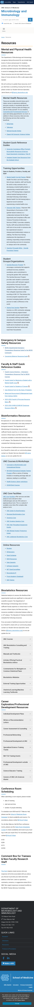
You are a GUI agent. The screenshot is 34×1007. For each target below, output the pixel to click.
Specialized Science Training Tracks (13, 748)
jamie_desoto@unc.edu (21, 92)
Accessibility (8, 2)
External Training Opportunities (14, 683)
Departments (21, 2)
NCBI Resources (12, 559)
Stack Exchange (11, 555)
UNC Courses (8, 639)
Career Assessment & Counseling (15, 729)
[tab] (17, 639)
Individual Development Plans (13, 714)
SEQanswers (10, 552)
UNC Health (7, 985)
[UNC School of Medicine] (17, 977)
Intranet (16, 985)
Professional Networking (12, 735)
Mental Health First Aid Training (16, 177)
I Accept (17, 1003)
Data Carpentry (11, 562)
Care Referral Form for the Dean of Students (18, 390)
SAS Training (10, 580)
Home (2, 37)
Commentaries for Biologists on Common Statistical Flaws (14, 670)
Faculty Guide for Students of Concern (16, 386)
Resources (5, 945)
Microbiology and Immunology (14, 13)
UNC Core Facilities (9, 496)
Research (5, 936)
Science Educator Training (12, 771)
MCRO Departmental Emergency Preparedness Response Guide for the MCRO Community (19, 350)
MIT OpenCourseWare (13, 569)
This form (4, 871)
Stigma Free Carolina (13, 307)
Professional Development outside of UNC (15, 763)
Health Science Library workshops (17, 481)
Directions (5, 941)
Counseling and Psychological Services (15, 112)
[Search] (30, 19)
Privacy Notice (21, 1000)
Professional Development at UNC (15, 741)
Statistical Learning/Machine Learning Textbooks (13, 691)
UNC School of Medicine (10, 8)
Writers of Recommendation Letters (13, 721)
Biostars (9, 548)
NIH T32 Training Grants (11, 756)
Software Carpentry (12, 566)
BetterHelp (10, 124)
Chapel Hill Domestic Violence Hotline (18, 134)
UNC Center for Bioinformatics (16, 511)
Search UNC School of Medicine (22, 23)
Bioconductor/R (11, 573)
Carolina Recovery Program (15, 265)
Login (30, 987)
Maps (14, 2)
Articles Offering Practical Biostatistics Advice (12, 661)
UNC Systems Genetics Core (15, 521)
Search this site (7, 23)
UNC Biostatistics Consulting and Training (15, 646)
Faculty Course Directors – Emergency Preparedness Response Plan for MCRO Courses (17, 374)
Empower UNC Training (13, 208)
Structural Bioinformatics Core (16, 514)
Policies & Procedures (9, 949)
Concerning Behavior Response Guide (16, 356)
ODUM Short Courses (13, 485)
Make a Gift (9, 963)
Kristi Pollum (24, 820)
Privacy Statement (26, 985)
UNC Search (30, 2)
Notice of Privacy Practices (25, 990)
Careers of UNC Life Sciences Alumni (13, 778)
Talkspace (10, 127)
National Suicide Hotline (14, 131)
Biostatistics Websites (11, 677)
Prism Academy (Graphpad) (15, 576)
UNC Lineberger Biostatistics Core (17, 537)
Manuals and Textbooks (11, 654)
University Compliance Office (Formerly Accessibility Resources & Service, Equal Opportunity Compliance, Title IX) (18, 151)
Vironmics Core (11, 518)
